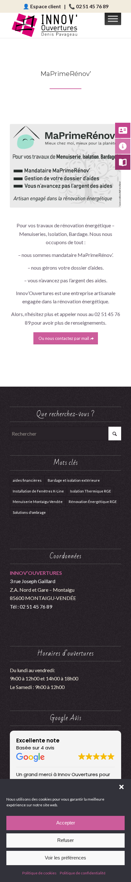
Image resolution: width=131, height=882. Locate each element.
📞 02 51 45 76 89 (88, 6)
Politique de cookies (39, 873)
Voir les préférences (65, 857)
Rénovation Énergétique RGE (93, 502)
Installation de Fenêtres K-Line (38, 491)
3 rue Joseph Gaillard (32, 581)
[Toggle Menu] (113, 19)
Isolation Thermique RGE (90, 491)
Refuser (65, 840)
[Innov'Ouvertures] (54, 25)
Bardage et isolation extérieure (74, 480)
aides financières (27, 480)
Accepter (65, 822)
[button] (121, 787)
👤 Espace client (42, 6)
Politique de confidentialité (83, 873)
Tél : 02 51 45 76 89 (31, 606)
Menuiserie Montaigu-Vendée (38, 502)
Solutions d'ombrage (29, 512)
